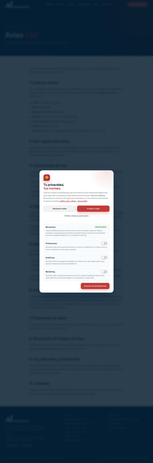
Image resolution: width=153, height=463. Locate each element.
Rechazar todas (60, 209)
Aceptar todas (93, 209)
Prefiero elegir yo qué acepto (77, 216)
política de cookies (68, 201)
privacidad (82, 201)
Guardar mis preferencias (95, 286)
